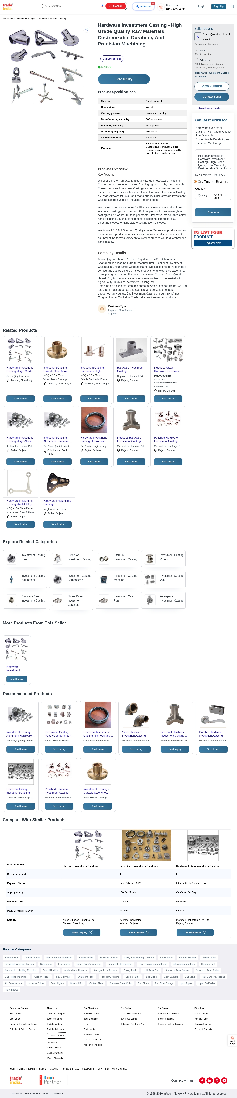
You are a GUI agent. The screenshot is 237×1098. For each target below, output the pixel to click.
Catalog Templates (92, 1039)
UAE (77, 1069)
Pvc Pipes (143, 983)
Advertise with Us (92, 1013)
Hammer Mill (208, 964)
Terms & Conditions (53, 1093)
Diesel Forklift (50, 970)
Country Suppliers (202, 1024)
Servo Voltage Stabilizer (59, 957)
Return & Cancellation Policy (23, 1024)
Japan (13, 1069)
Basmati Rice (86, 957)
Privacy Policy (32, 1093)
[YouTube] (224, 1080)
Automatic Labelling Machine (20, 970)
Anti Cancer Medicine (213, 976)
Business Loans (91, 1034)
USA (100, 1069)
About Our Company (56, 1013)
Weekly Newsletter (55, 1058)
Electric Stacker (187, 957)
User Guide (15, 1019)
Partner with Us (54, 1047)
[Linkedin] (209, 1080)
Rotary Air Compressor (88, 964)
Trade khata (89, 1029)
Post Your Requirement (168, 1013)
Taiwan (31, 1069)
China (22, 1069)
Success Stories (54, 1019)
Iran (107, 1069)
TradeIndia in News (56, 1029)
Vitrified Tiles (96, 983)
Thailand (42, 1069)
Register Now (213, 243)
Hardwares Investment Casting (51, 19)
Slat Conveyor (63, 976)
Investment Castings (25, 19)
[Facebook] (202, 1080)
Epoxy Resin (130, 970)
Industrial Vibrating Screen (19, 964)
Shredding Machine (184, 964)
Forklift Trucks (32, 957)
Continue (213, 212)
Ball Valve (190, 976)
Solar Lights (57, 983)
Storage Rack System (105, 970)
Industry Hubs (201, 1019)
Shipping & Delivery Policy (22, 1029)
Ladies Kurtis (132, 976)
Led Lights (152, 976)
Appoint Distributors (93, 1045)
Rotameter (46, 964)
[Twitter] (217, 1080)
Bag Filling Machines (16, 976)
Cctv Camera (171, 976)
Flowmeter (64, 964)
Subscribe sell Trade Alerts (170, 1024)
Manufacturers (201, 1013)
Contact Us (52, 1042)
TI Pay (87, 1024)
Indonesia (66, 1069)
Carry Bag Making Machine (139, 957)
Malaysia (54, 1069)
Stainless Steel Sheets (177, 970)
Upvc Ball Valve (206, 983)
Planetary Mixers (110, 976)
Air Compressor (13, 983)
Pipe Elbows (11, 989)
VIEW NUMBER (212, 86)
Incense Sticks (36, 983)
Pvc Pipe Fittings (164, 983)
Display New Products (131, 1013)
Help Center (15, 1013)
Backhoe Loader (109, 957)
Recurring (222, 181)
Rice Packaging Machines (153, 964)
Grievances (16, 1093)
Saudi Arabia (88, 1069)
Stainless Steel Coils (120, 983)
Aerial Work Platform (75, 970)
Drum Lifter (166, 957)
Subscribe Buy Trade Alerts (133, 1024)
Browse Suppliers (166, 1019)
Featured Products (203, 1029)
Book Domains (91, 1019)
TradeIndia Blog (54, 1024)
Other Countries (119, 1069)
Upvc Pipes (186, 983)
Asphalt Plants (42, 976)
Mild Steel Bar (151, 970)
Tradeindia (8, 19)
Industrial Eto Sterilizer (120, 964)
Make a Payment (54, 1053)
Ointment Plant (86, 976)
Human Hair (11, 957)
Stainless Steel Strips (207, 970)
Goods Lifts (76, 983)
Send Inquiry (124, 79)
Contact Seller (212, 96)
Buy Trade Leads (129, 1019)
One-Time (204, 181)
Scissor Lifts (209, 957)
